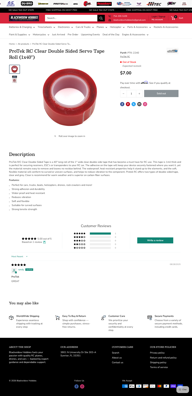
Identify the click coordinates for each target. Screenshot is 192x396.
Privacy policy (157, 352)
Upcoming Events (90, 34)
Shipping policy (158, 362)
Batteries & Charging (20, 27)
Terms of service (159, 367)
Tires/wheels (45, 27)
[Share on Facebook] (122, 104)
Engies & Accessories (133, 34)
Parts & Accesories (137, 27)
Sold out (161, 93)
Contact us (117, 362)
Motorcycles (39, 34)
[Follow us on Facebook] (76, 386)
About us (117, 357)
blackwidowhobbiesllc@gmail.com (130, 20)
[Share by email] (139, 104)
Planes (100, 27)
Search (115, 352)
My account (157, 19)
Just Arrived (58, 34)
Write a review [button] (155, 240)
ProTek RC (125, 56)
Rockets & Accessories (166, 27)
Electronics (64, 27)
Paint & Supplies (18, 34)
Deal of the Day (111, 34)
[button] (80, 233)
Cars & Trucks (83, 27)
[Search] (101, 18)
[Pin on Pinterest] (128, 104)
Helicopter (115, 27)
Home (12, 43)
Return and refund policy (163, 357)
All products (23, 43)
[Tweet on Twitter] (134, 104)
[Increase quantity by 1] (139, 93)
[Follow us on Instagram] (145, 104)
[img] (18, 265)
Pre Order (73, 34)
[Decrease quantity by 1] (123, 93)
